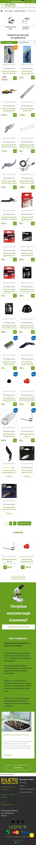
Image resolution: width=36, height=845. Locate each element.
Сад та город (8, 11)
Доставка (23, 782)
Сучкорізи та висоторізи (25, 27)
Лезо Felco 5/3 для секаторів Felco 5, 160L (9, 508)
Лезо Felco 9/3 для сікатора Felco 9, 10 (9, 435)
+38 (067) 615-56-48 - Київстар (8, 796)
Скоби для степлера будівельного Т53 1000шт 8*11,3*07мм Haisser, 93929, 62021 (9, 292)
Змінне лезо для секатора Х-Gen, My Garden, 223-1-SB (27, 73)
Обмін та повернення (27, 789)
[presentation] (2, 25)
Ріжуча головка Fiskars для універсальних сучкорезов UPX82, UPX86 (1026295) (9, 112)
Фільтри (9, 42)
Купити (15, 78)
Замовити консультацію (19, 627)
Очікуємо (9, 476)
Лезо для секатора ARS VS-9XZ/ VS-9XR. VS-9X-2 (9, 146)
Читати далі (8, 755)
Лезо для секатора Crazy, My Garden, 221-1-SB (9, 472)
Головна (1, 11)
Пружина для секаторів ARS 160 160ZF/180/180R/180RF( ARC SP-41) (27, 437)
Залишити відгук (10, 68)
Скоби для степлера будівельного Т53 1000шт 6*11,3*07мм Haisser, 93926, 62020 (9, 256)
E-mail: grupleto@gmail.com (7, 803)
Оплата (22, 786)
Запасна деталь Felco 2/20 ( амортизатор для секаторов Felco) (27, 328)
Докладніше (18, 768)
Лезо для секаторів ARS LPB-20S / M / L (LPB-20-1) (9, 218)
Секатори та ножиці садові (10, 27)
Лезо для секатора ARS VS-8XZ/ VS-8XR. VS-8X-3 (9, 182)
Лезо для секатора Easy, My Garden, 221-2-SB (9, 72)
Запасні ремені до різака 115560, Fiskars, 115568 (27, 182)
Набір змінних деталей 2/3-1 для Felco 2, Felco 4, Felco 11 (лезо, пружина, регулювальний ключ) (9, 329)
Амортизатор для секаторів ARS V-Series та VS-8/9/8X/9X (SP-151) (9, 400)
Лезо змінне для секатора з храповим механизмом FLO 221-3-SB (27, 365)
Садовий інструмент (20, 11)
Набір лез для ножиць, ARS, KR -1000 (27, 110)
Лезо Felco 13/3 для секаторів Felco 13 (27, 254)
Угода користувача (26, 792)
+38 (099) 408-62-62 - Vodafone (8, 788)
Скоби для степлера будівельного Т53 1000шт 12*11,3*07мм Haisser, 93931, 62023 (27, 220)
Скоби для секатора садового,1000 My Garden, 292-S (9, 364)
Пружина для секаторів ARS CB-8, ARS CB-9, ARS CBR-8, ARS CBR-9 (27, 147)
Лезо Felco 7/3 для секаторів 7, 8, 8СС (27, 471)
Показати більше (18, 577)
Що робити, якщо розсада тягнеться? (16, 735)
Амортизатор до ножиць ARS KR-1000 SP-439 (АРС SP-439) (27, 400)
